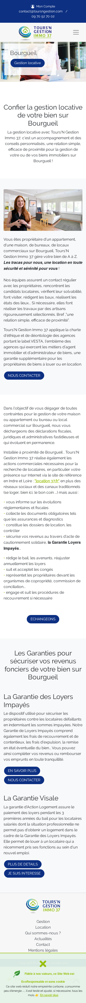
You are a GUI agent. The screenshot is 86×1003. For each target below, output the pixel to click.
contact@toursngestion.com (41, 11)
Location (43, 927)
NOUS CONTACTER (24, 375)
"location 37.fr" (47, 481)
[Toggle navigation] (76, 32)
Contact (43, 944)
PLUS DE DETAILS (23, 864)
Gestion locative (27, 63)
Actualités (43, 939)
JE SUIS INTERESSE (24, 873)
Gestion (43, 921)
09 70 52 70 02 (43, 16)
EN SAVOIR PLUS (22, 771)
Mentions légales (43, 950)
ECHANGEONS (43, 619)
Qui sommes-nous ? (43, 933)
